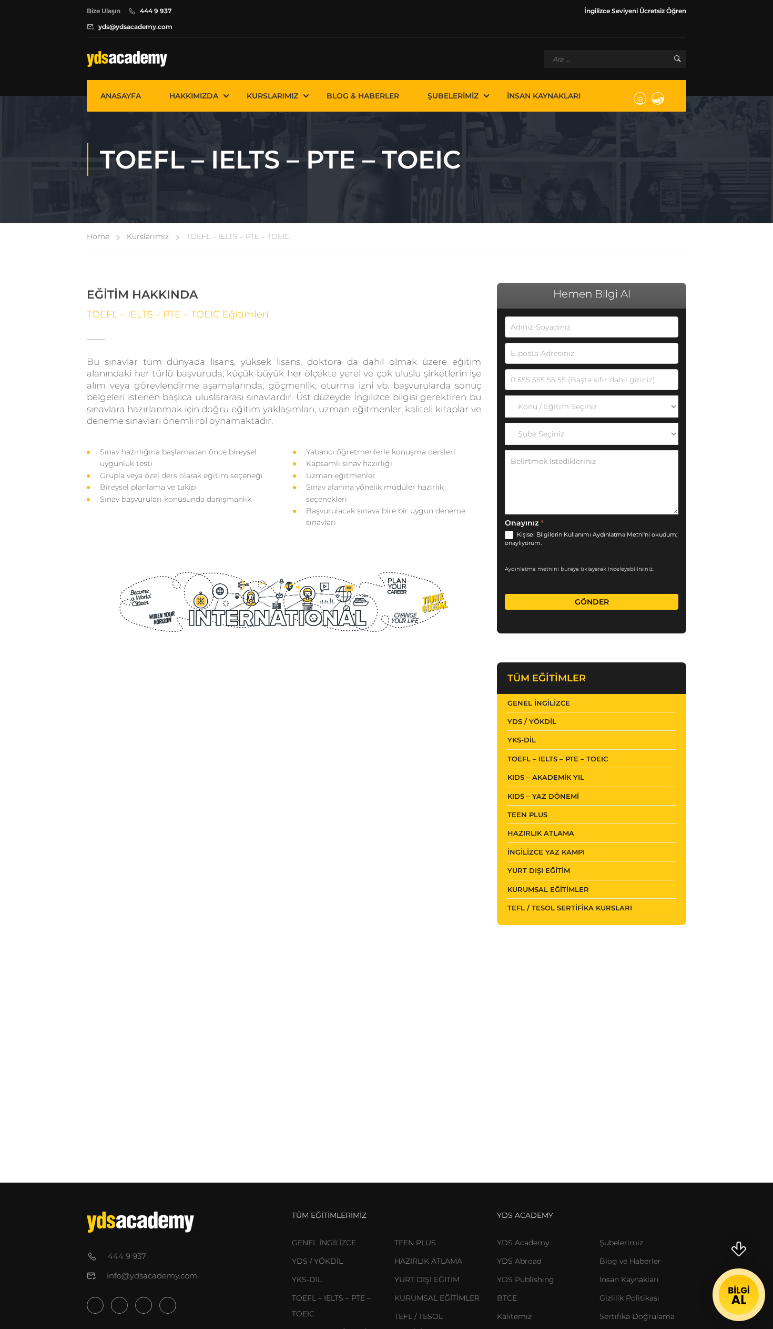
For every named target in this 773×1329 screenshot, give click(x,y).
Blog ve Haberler (630, 1261)
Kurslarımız (272, 96)
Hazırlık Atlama (540, 833)
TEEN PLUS (527, 814)
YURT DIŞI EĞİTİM (427, 1279)
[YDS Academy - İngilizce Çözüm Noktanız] (127, 59)
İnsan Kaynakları (544, 96)
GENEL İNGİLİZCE (324, 1242)
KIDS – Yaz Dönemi (543, 796)
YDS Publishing (525, 1279)
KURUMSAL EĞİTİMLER (437, 1298)
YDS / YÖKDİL (531, 721)
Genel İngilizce (538, 703)
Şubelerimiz (453, 96)
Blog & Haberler (363, 96)
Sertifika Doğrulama (637, 1316)
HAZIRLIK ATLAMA (428, 1261)
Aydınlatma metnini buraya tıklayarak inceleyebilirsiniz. (579, 569)
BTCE (507, 1298)
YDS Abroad (519, 1261)
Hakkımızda (193, 96)
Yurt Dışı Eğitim (538, 870)
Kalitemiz (514, 1316)
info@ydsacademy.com (152, 1276)
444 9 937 (155, 11)
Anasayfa (120, 96)
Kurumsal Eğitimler (548, 889)
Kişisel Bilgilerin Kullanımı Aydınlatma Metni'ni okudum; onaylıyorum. (591, 539)
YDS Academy (523, 1242)
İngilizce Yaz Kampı (546, 852)
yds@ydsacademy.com (135, 27)
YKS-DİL (521, 740)
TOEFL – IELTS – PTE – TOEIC (557, 759)
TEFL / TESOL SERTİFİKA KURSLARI (569, 908)
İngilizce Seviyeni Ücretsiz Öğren (635, 11)
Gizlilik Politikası (629, 1298)
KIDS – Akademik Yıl (545, 777)
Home (98, 236)
